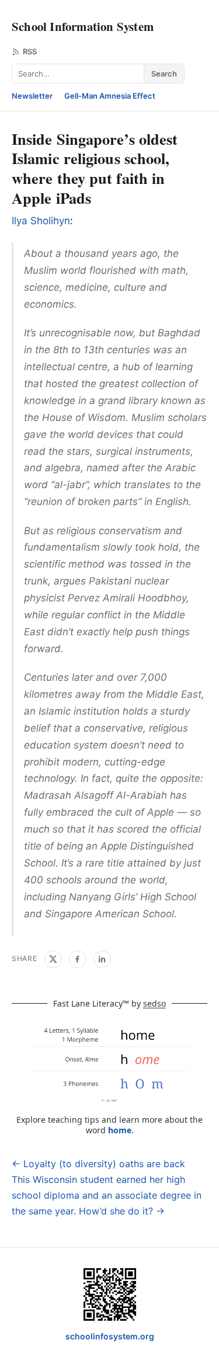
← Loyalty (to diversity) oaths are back (98, 1163)
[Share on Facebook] (77, 959)
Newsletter (32, 95)
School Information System (83, 26)
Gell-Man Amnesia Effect (109, 95)
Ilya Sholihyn (41, 221)
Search (164, 73)
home (119, 1130)
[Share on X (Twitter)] (53, 959)
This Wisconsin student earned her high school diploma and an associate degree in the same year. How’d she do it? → (106, 1195)
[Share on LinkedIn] (102, 959)
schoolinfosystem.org (109, 1336)
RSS (30, 51)
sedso (154, 1003)
